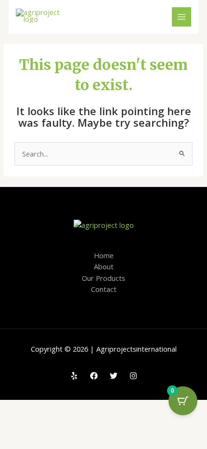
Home (104, 255)
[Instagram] (133, 376)
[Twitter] (113, 376)
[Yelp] (74, 376)
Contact (103, 289)
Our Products (103, 278)
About (104, 266)
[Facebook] (94, 376)
